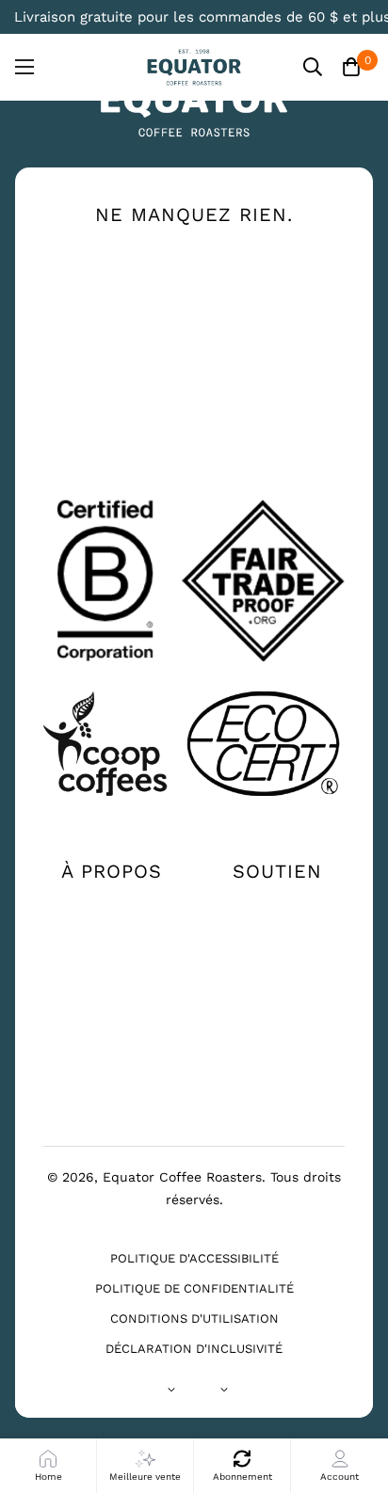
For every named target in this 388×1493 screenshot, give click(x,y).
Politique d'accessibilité (194, 1258)
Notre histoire (111, 905)
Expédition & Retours (277, 1003)
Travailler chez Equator (112, 1003)
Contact (277, 905)
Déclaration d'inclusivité (194, 1349)
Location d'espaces (111, 1082)
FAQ (277, 965)
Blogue (111, 1044)
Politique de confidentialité (194, 1288)
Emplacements (277, 935)
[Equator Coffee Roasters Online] (194, 67)
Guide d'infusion (111, 965)
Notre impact (111, 935)
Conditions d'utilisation (194, 1318)
